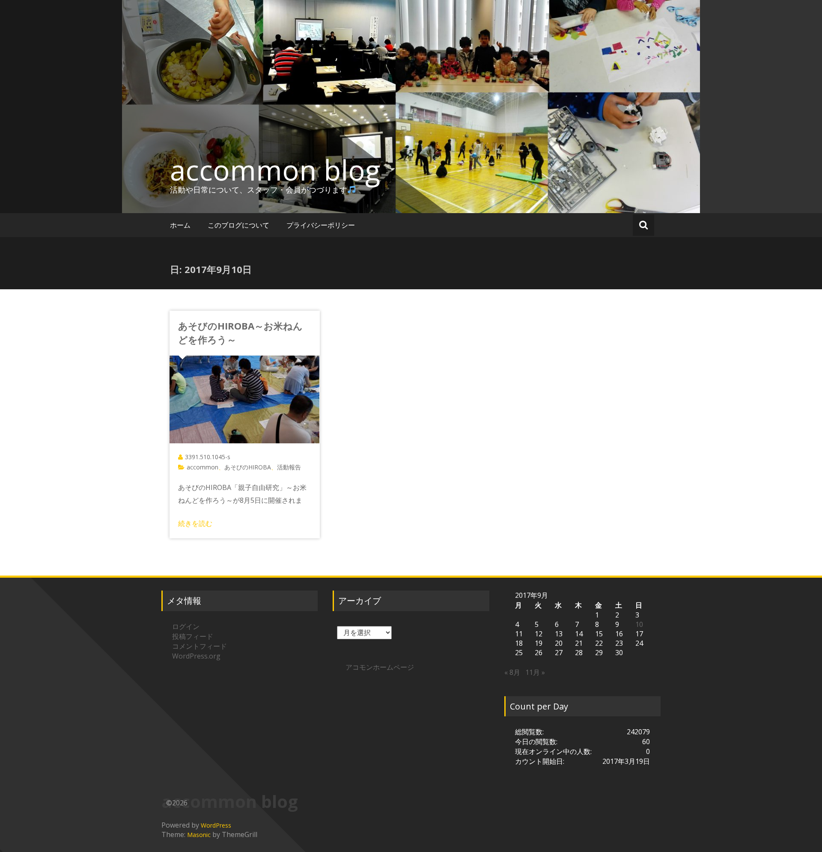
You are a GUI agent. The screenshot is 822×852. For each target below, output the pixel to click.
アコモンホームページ (379, 667)
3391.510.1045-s (207, 457)
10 (639, 624)
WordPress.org (196, 656)
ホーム (180, 225)
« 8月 (512, 672)
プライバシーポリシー (320, 225)
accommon (202, 467)
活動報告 (289, 467)
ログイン (186, 626)
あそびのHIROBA (247, 467)
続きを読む (195, 523)
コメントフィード (199, 646)
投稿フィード (192, 636)
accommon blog (275, 170)
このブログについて (238, 225)
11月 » (535, 672)
